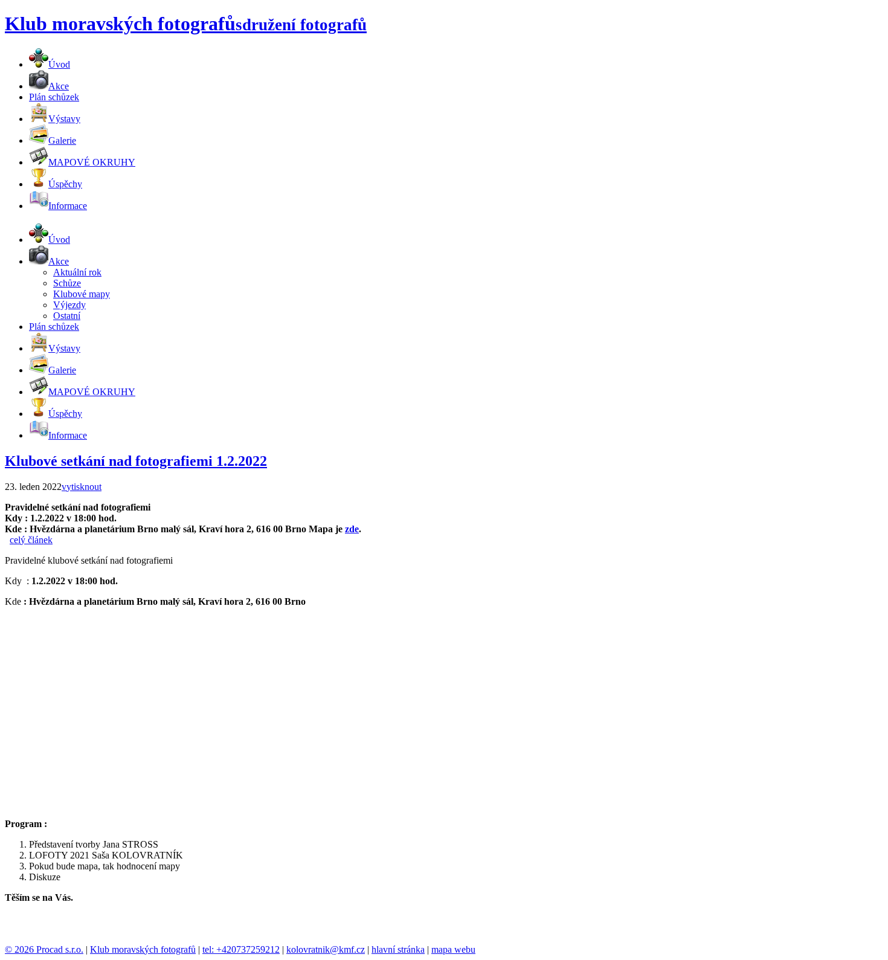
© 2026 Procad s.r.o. (44, 949)
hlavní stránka (398, 949)
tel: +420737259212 (241, 949)
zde (352, 529)
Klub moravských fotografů (143, 949)
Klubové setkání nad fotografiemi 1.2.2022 (136, 461)
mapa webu (453, 949)
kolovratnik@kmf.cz (325, 949)
